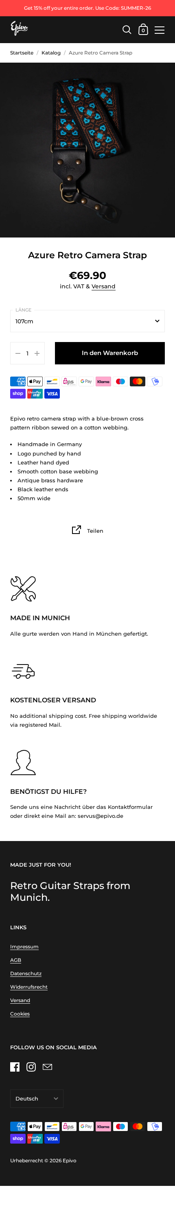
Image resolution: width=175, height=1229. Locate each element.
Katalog (51, 53)
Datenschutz (26, 973)
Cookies (20, 1014)
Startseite (21, 53)
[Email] (47, 1067)
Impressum (24, 947)
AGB (15, 960)
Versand (104, 286)
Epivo (70, 1160)
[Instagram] (31, 1067)
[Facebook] (15, 1067)
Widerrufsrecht (29, 987)
